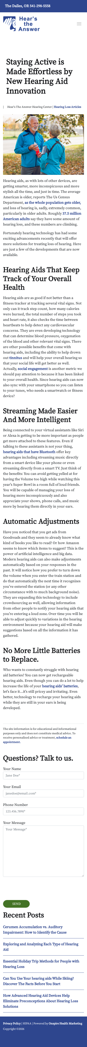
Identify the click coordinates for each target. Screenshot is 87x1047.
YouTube (9, 1038)
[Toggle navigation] (79, 23)
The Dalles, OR (17, 6)
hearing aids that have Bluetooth (29, 452)
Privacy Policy (12, 1023)
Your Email (12, 787)
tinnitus (15, 358)
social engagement (33, 368)
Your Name (12, 769)
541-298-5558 (40, 6)
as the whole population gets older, (53, 202)
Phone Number (15, 805)
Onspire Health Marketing (65, 1023)
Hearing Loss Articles (67, 107)
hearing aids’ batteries (60, 686)
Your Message (14, 822)
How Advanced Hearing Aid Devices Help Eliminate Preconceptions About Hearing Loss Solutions (40, 1001)
